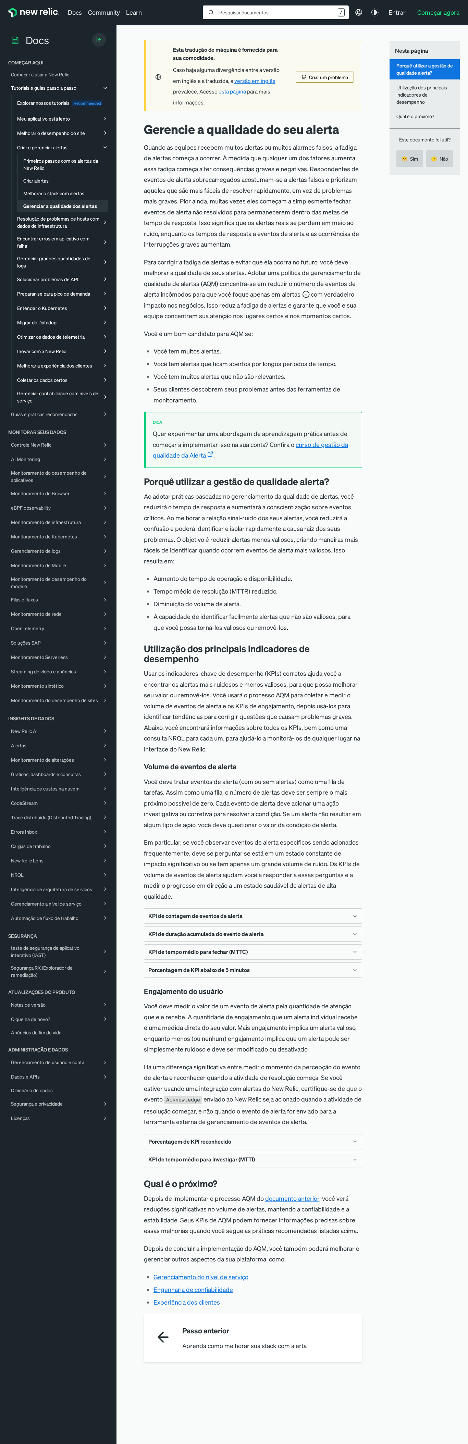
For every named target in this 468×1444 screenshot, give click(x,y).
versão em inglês (254, 80)
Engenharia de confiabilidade (193, 1289)
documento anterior (292, 1198)
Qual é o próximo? (415, 116)
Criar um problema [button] (328, 77)
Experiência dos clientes (186, 1302)
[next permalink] (222, 1183)
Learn (134, 12)
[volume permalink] (241, 766)
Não (439, 158)
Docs (75, 12)
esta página (232, 91)
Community (104, 12)
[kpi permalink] (203, 658)
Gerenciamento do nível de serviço (200, 1277)
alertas (291, 294)
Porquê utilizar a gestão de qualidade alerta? (424, 69)
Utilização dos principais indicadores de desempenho (421, 94)
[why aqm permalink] (334, 481)
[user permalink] (227, 991)
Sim (410, 158)
